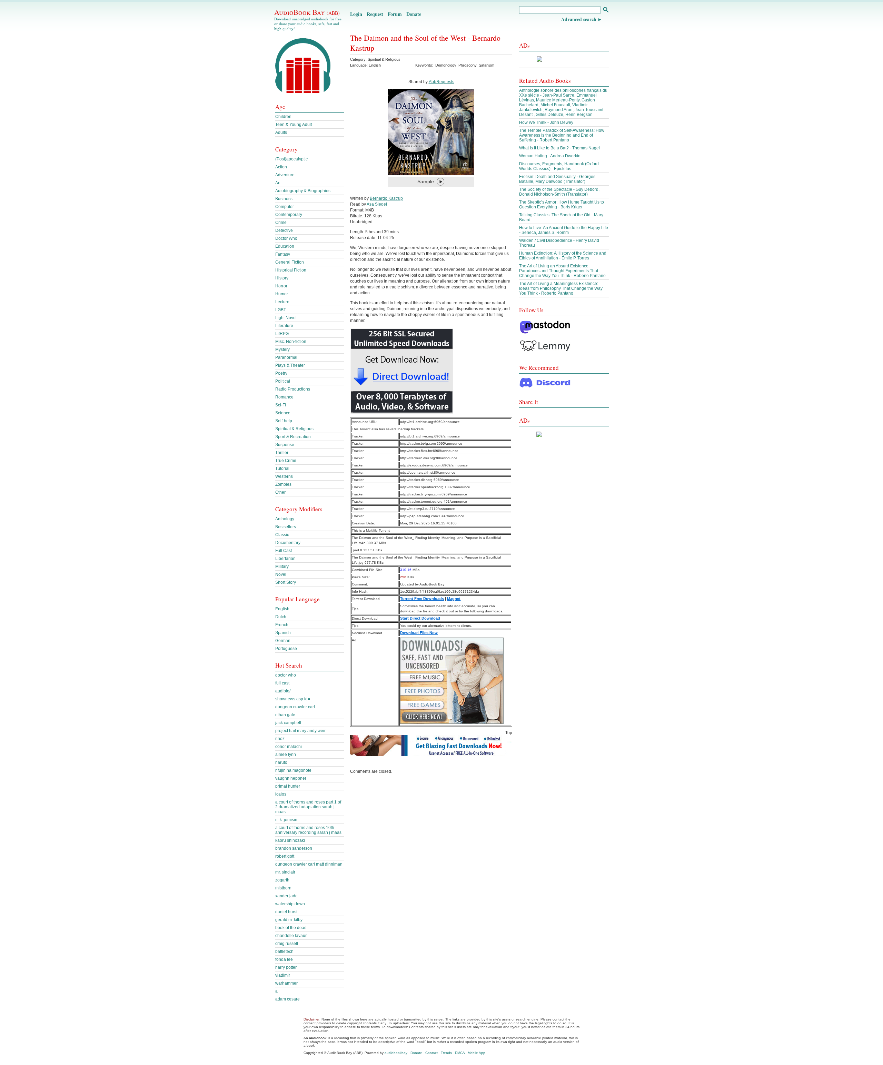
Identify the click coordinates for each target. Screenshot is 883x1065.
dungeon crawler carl (295, 706)
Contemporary (288, 214)
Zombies (283, 484)
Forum (395, 14)
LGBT (280, 309)
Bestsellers (285, 526)
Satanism (486, 65)
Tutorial (282, 468)
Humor (281, 294)
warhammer (286, 983)
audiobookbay (396, 1053)
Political (282, 381)
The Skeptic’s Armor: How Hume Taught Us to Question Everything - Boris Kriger (561, 204)
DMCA (460, 1053)
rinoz (280, 738)
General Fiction (289, 262)
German (282, 640)
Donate (413, 14)
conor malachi (288, 746)
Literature (284, 325)
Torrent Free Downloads (422, 598)
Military (282, 566)
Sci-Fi (280, 405)
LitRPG (282, 333)
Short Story (285, 582)
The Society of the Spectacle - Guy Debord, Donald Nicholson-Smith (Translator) (559, 192)
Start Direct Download (420, 618)
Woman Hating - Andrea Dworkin (550, 156)
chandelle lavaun (291, 935)
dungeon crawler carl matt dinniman (309, 864)
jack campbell (288, 722)
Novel (280, 574)
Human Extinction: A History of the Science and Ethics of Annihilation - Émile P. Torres (562, 255)
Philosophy (467, 65)
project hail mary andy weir (300, 730)
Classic (282, 534)
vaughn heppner (290, 778)
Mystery (282, 349)
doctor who (285, 675)
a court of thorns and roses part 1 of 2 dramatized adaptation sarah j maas (308, 807)
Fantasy (282, 254)
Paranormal (286, 357)
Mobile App (476, 1053)
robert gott (284, 856)
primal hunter (287, 786)
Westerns (284, 476)
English (282, 609)
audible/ (282, 691)
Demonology (445, 65)
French (281, 624)
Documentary (287, 542)
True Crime (285, 460)
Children (283, 116)
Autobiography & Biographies (302, 190)
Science (282, 413)
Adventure (285, 174)
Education (284, 246)
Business (283, 198)
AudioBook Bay (307, 12)
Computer (284, 206)
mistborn (283, 888)
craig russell (286, 943)
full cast (282, 683)
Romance (284, 397)
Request (375, 14)
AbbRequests (441, 81)
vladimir (282, 975)
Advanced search (578, 19)
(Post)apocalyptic (291, 159)
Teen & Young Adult (293, 124)
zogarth (282, 880)
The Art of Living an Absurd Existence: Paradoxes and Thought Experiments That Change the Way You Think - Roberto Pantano (562, 271)
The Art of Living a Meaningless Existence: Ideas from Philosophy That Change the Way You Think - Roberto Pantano (561, 288)
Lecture (282, 301)
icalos (280, 794)
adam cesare (287, 999)
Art (277, 182)
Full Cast (283, 550)
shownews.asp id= (292, 699)
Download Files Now (419, 633)
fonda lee (284, 959)
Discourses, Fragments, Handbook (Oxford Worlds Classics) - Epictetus (559, 166)
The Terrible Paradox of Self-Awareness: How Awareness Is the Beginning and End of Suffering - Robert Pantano (561, 135)
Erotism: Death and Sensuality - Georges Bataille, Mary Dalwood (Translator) (557, 179)
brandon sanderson (293, 848)
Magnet (453, 598)
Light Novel (286, 317)
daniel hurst (286, 911)
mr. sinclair (285, 872)
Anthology (284, 518)
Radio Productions (292, 389)
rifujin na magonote (293, 770)
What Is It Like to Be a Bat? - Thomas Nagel (559, 148)
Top (508, 732)
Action (281, 167)
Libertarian (285, 558)
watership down (290, 903)
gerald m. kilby (288, 919)
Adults (281, 132)
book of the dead (291, 927)
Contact (431, 1053)
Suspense (284, 444)
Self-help (283, 420)
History (281, 278)
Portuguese (286, 648)
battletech (284, 951)
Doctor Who (286, 238)
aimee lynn (285, 754)
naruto (281, 762)
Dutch (280, 616)
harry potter (286, 967)
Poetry (281, 373)
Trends (446, 1053)
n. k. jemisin (286, 819)
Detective (284, 230)
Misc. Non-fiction (290, 341)
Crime (281, 222)
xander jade (286, 896)
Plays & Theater (290, 365)
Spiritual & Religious (384, 59)
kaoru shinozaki (290, 840)
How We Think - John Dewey (546, 122)
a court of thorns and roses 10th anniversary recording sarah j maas (308, 830)
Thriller (281, 452)
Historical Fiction (290, 270)
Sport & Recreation (293, 436)
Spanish (283, 632)
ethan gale (285, 714)
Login (356, 14)
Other (280, 492)
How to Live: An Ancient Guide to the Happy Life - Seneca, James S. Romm (563, 230)
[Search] (605, 10)
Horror (281, 286)
